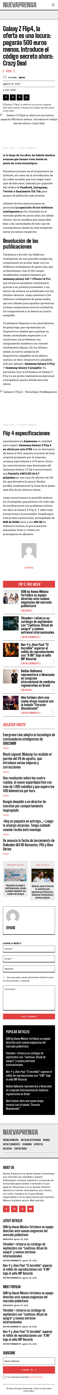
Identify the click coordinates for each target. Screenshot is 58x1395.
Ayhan (22, 77)
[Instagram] (14, 1209)
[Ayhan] (5, 77)
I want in (27, 1370)
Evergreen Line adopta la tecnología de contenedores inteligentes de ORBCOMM (29, 739)
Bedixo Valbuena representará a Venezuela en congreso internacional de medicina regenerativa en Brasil (29, 1090)
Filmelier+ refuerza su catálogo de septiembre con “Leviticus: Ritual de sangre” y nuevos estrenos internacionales (37, 625)
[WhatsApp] (26, 97)
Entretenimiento (30, 637)
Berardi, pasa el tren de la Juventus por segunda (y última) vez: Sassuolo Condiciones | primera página (43, 892)
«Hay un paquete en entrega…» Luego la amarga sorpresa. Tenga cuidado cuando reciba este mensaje (28, 825)
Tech (6, 748)
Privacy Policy (36, 1377)
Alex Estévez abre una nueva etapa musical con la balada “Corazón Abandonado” (37, 702)
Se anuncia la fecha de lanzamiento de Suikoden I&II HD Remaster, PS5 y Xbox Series (29, 844)
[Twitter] (13, 97)
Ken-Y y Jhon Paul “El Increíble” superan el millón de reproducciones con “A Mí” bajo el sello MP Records (37, 652)
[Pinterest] (20, 97)
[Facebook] (6, 97)
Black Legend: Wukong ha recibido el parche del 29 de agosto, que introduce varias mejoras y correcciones (27, 760)
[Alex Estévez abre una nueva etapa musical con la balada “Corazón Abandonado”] (11, 703)
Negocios (26, 610)
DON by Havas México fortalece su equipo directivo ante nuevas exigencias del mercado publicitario (36, 599)
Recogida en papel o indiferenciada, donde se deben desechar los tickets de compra (15, 889)
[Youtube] (30, 1209)
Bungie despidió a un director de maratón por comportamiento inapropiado (24, 805)
